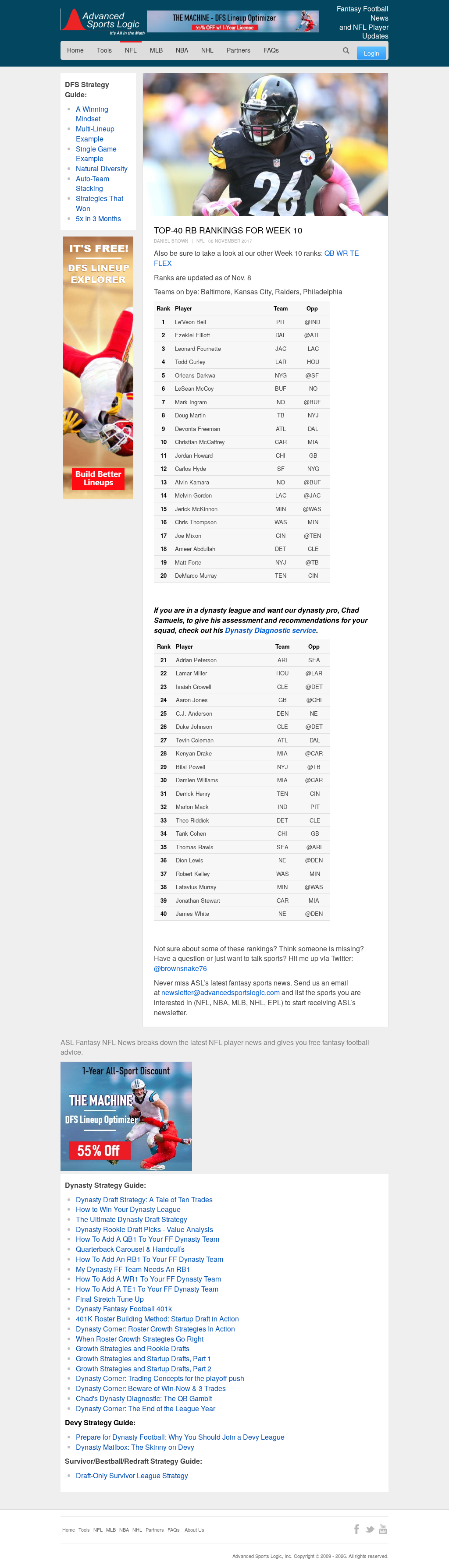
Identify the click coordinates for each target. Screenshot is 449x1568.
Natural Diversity (102, 168)
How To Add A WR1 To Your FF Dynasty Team (148, 1279)
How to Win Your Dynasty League (128, 1209)
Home (75, 50)
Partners (238, 50)
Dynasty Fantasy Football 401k (124, 1308)
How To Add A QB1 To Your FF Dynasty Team (147, 1239)
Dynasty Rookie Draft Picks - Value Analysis (144, 1229)
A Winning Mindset (92, 114)
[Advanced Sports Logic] (103, 21)
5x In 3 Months (98, 218)
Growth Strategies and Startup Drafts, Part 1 (143, 1358)
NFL (131, 50)
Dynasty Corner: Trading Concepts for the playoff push (160, 1378)
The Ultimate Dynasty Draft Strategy (131, 1219)
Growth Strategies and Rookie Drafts (132, 1348)
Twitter (369, 1529)
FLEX (163, 263)
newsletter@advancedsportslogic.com (220, 992)
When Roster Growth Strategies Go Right (139, 1339)
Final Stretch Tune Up (110, 1299)
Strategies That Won (99, 203)
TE (354, 253)
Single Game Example (96, 154)
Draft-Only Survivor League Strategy (132, 1475)
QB (329, 253)
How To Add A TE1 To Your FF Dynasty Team (147, 1289)
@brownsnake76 (180, 968)
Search (346, 50)
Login (371, 53)
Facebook (356, 1529)
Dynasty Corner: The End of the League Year (145, 1408)
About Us (194, 1529)
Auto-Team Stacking (92, 183)
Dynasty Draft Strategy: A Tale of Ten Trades (144, 1199)
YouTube (383, 1529)
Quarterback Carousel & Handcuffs (130, 1249)
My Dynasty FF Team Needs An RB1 (133, 1269)
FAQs (271, 50)
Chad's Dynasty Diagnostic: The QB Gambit (144, 1398)
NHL (207, 50)
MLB (156, 50)
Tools (104, 50)
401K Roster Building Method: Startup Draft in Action (157, 1319)
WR (343, 253)
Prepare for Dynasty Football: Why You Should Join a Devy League (180, 1437)
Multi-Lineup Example (95, 134)
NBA (182, 50)
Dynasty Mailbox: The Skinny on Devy (135, 1447)
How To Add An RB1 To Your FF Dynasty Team (149, 1259)
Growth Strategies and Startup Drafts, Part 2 (143, 1368)
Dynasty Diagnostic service (270, 630)
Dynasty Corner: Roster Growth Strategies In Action (155, 1329)
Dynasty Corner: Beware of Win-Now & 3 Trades (151, 1388)
